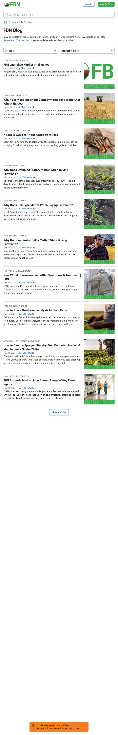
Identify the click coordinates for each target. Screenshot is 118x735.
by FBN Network (26, 68)
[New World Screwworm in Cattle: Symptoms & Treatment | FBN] (99, 284)
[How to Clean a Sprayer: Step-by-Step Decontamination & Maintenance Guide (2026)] (99, 354)
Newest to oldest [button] (71, 50)
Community (17, 22)
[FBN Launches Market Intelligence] (99, 73)
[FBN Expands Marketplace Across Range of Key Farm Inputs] (99, 389)
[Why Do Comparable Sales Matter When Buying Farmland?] (99, 249)
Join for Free (106, 4)
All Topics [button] (10, 50)
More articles (59, 412)
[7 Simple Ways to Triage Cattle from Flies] (99, 143)
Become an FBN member (16, 40)
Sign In (88, 4)
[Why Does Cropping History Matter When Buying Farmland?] (99, 179)
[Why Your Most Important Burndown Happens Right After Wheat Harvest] (99, 108)
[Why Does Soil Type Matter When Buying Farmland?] (99, 214)
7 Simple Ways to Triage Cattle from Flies (30, 134)
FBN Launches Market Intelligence (26, 64)
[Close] (85, 725)
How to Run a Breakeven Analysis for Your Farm (35, 310)
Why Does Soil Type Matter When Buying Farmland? (38, 205)
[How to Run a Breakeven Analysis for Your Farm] (99, 319)
